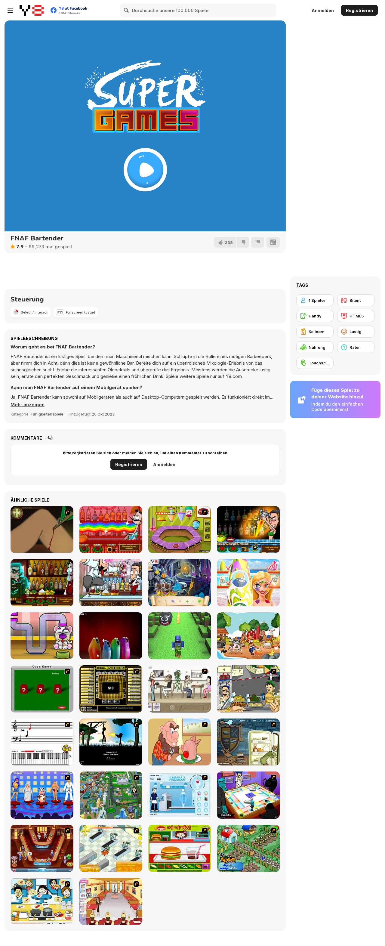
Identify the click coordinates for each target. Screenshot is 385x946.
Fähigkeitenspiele (47, 414)
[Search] (126, 10)
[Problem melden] (257, 242)
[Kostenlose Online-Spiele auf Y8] (31, 10)
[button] (28, 404)
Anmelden (323, 10)
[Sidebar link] (10, 10)
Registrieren (359, 10)
